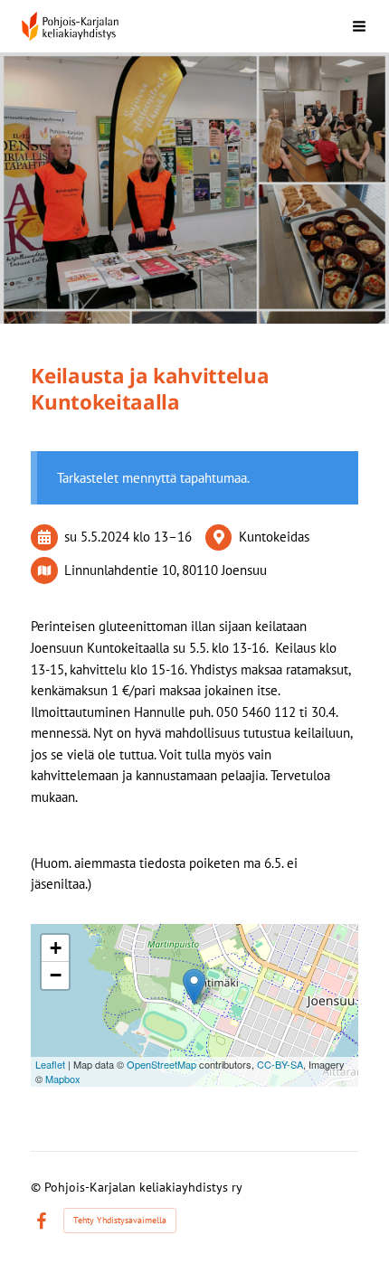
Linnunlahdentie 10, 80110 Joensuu (165, 570)
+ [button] (56, 948)
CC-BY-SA (280, 1064)
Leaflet (50, 1064)
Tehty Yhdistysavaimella (119, 1220)
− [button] (56, 975)
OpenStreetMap (161, 1064)
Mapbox (63, 1078)
